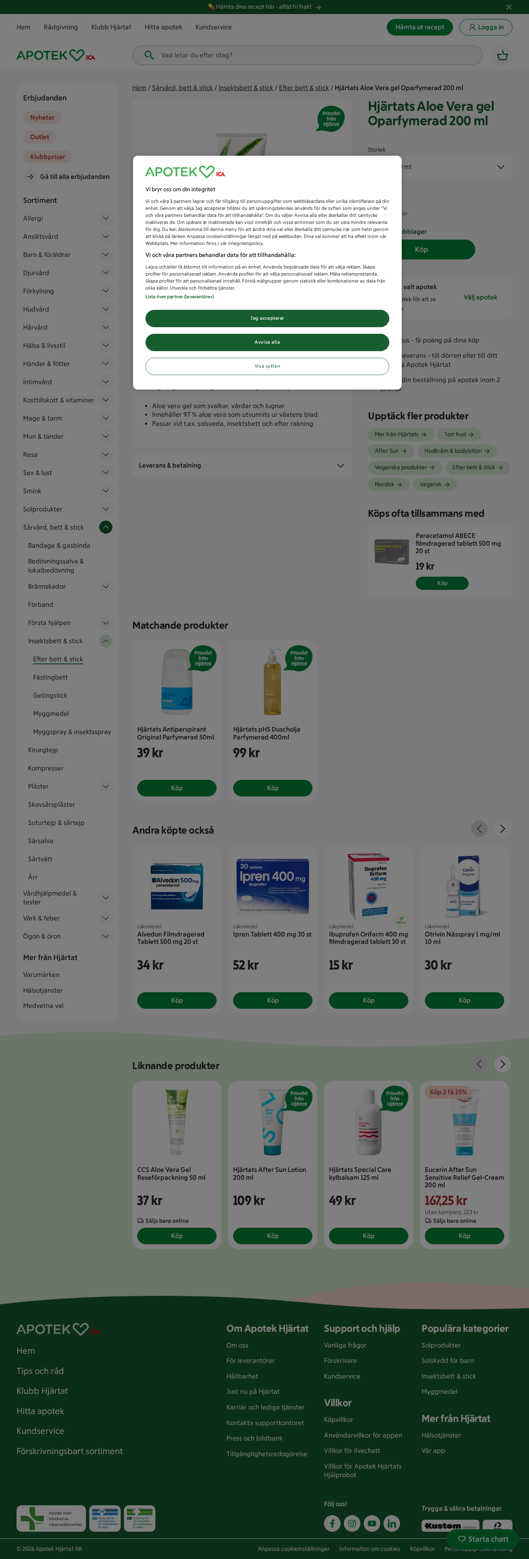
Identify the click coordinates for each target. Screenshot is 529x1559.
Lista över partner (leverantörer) (179, 296)
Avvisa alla (267, 342)
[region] (267, 273)
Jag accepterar (267, 318)
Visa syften (267, 366)
